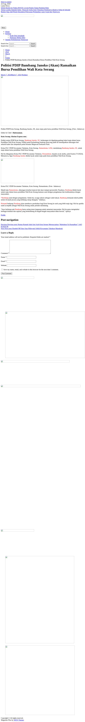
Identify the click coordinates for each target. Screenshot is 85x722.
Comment (5, 253)
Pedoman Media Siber (17, 38)
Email (3, 261)
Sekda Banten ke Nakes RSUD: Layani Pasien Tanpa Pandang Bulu (25, 8)
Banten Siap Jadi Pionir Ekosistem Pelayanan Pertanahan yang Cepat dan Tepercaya (30, 12)
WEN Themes (19, 720)
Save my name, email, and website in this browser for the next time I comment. (31, 270)
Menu (3, 28)
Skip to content (6, 2)
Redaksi (8, 34)
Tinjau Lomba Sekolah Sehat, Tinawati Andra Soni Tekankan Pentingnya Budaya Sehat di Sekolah (35, 10)
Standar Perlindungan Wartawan (16, 40)
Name (3, 257)
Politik (3, 215)
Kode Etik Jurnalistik (17, 36)
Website (3, 265)
